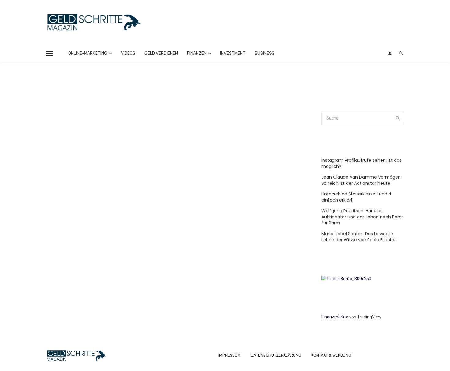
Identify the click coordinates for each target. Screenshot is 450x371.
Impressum (229, 355)
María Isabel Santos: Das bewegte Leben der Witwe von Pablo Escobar (359, 237)
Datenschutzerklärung (276, 355)
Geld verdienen (161, 53)
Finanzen (197, 53)
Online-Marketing (87, 53)
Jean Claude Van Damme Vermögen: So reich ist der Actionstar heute (361, 180)
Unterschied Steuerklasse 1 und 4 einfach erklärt (356, 197)
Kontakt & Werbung (331, 355)
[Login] (389, 53)
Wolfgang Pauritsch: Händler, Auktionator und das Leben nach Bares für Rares (362, 217)
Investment (233, 53)
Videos (128, 53)
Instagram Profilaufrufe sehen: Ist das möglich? (361, 163)
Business (265, 53)
